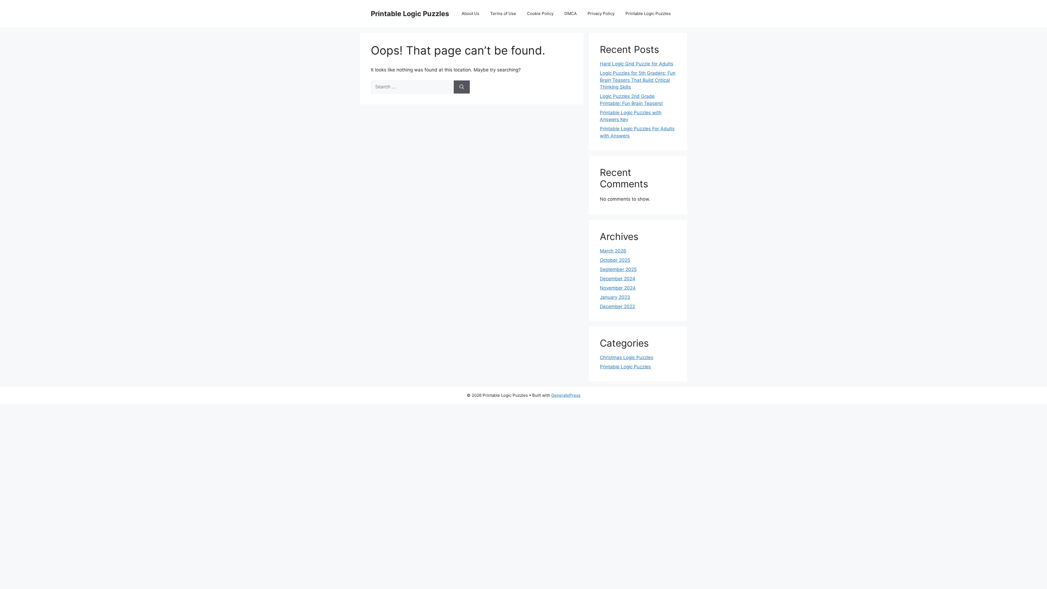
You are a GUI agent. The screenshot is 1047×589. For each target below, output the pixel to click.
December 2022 (617, 306)
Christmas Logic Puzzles (626, 357)
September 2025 (618, 269)
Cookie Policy (540, 13)
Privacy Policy (601, 13)
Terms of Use (503, 13)
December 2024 (617, 278)
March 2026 (613, 251)
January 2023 (615, 297)
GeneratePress (565, 395)
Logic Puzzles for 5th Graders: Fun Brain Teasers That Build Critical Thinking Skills (637, 80)
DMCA (570, 13)
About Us (470, 13)
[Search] (462, 87)
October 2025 (615, 260)
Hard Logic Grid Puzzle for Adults (636, 64)
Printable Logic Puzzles (410, 14)
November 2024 (618, 288)
